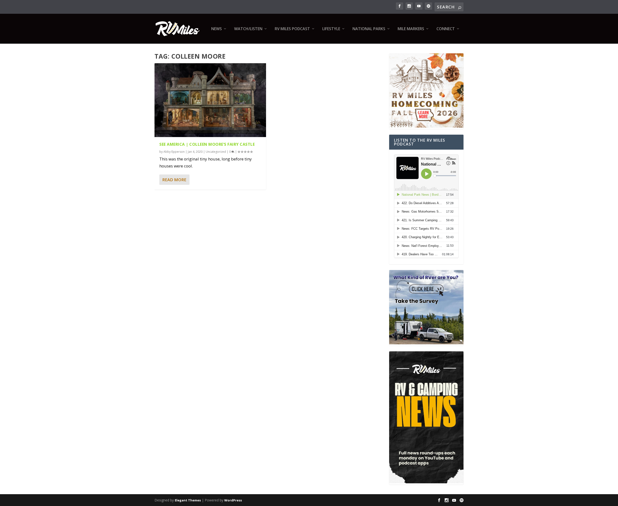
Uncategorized (216, 152)
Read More (174, 179)
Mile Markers (411, 29)
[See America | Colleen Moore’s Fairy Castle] (210, 100)
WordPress (233, 500)
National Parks (368, 29)
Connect (445, 29)
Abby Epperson (174, 152)
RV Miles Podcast (292, 29)
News (216, 29)
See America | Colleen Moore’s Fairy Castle (207, 144)
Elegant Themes (188, 500)
